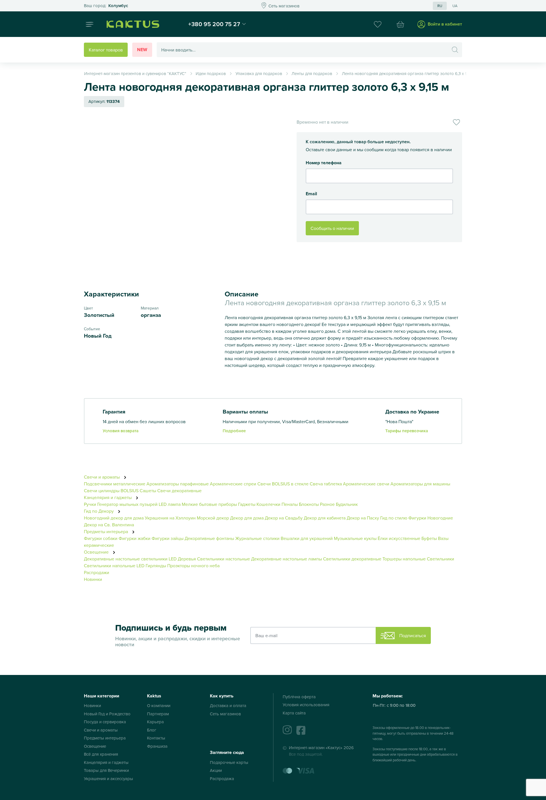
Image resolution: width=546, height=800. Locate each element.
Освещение (97, 552)
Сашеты (148, 490)
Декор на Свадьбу (284, 518)
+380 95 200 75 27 (214, 24)
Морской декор (213, 518)
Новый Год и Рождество (107, 714)
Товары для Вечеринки (106, 770)
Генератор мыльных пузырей (127, 504)
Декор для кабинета (325, 518)
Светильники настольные (223, 559)
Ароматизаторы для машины (420, 484)
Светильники (440, 559)
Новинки (93, 579)
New (142, 49)
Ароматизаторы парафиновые (177, 484)
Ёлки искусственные (399, 538)
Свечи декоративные (179, 490)
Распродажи (96, 572)
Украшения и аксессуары (108, 779)
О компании (158, 705)
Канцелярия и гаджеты (108, 497)
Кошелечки (269, 504)
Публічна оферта (299, 697)
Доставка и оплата (228, 705)
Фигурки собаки (100, 538)
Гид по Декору (99, 511)
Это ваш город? (106, 6)
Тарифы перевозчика (406, 431)
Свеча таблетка (326, 484)
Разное (327, 504)
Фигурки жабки (134, 538)
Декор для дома (247, 518)
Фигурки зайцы (167, 538)
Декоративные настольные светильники (125, 559)
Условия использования (306, 705)
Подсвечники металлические (114, 484)
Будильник (347, 504)
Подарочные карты (229, 762)
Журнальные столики (257, 538)
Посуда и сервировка (105, 722)
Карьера (155, 722)
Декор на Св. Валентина (109, 524)
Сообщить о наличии (332, 228)
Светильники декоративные (352, 559)
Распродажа (222, 779)
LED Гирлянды (151, 565)
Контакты (156, 738)
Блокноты (309, 504)
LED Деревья (182, 559)
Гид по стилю (393, 518)
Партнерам (158, 714)
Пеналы (290, 504)
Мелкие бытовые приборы (209, 504)
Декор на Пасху (363, 518)
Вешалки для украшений (307, 538)
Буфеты (429, 538)
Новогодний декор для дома (114, 518)
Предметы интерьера (106, 531)
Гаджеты (246, 504)
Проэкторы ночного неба (193, 565)
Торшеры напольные (404, 559)
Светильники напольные (109, 565)
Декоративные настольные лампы (286, 559)
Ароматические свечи (366, 484)
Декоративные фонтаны (209, 538)
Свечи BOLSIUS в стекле (283, 484)
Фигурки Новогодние (430, 518)
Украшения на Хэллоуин (170, 518)
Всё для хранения (101, 754)
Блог (151, 730)
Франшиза (157, 746)
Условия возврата (120, 431)
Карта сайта (294, 713)
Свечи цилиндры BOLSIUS (111, 490)
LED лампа (170, 504)
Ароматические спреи (233, 484)
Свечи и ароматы (102, 477)
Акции (216, 770)
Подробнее (234, 431)
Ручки (90, 504)
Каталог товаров (106, 50)
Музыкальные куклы (355, 538)
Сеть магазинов (225, 714)
